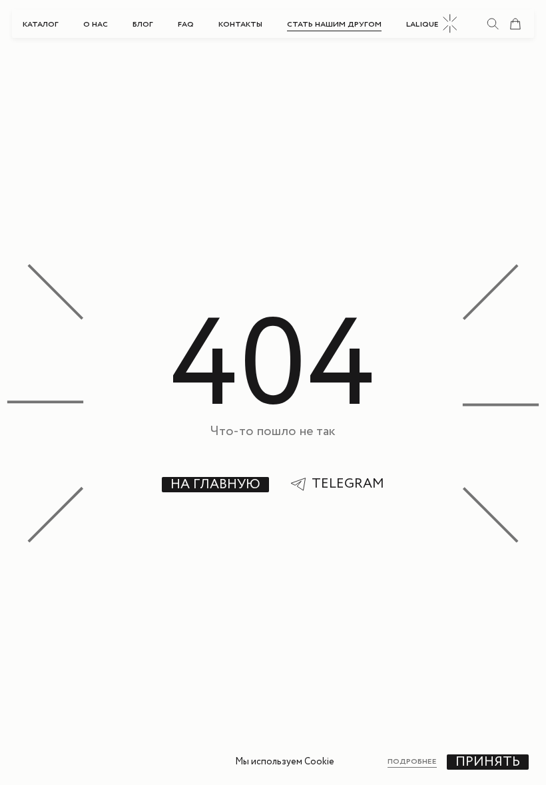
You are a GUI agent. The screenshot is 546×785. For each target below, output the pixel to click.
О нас (95, 24)
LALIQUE (422, 24)
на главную (215, 484)
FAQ (186, 24)
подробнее (412, 761)
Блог (143, 24)
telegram (348, 484)
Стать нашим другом (334, 24)
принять (487, 762)
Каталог (41, 24)
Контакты (240, 24)
